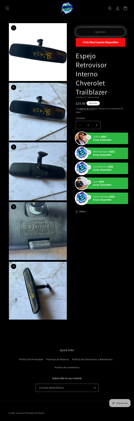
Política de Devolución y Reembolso (92, 359)
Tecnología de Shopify (34, 413)
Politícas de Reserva (57, 359)
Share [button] (82, 211)
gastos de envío (87, 108)
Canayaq (20, 413)
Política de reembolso (67, 367)
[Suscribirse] (94, 388)
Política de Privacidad (31, 359)
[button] (7, 8)
